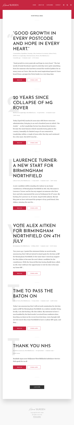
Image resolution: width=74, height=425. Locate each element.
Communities (17, 53)
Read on (19, 80)
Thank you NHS (32, 346)
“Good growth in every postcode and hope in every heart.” (36, 41)
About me (41, 5)
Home (34, 5)
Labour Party (52, 53)
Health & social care (19, 350)
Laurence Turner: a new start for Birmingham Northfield (35, 168)
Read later (34, 80)
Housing (30, 53)
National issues (31, 55)
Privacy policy (37, 416)
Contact (58, 5)
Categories (49, 5)
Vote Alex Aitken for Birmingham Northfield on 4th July (36, 234)
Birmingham (16, 246)
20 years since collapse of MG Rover (33, 103)
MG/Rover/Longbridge (19, 55)
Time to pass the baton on (33, 294)
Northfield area (44, 55)
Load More (37, 387)
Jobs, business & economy (40, 53)
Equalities (24, 53)
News (37, 55)
